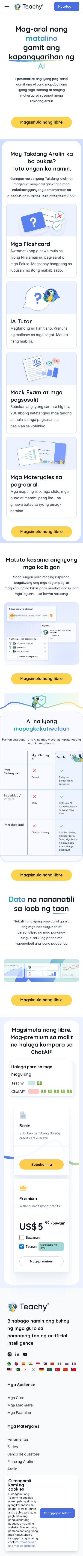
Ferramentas (18, 1439)
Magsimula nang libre (41, 122)
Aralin (12, 1469)
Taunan (31, 1246)
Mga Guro (15, 1397)
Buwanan (33, 1237)
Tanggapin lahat (57, 1513)
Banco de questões (23, 1454)
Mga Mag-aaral (20, 1405)
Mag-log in (67, 6)
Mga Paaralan (19, 1412)
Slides (12, 1446)
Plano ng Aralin (20, 1461)
